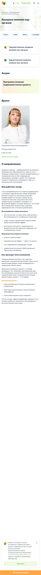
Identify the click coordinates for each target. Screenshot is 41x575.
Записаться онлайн (20, 573)
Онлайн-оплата (26, 3)
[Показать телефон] (18, 3)
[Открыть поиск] (34, 3)
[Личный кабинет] (14, 3)
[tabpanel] (20, 86)
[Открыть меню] (38, 3)
